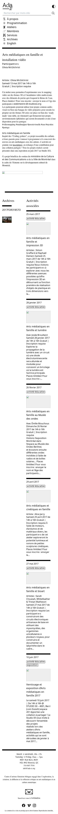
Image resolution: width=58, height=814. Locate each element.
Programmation (17, 23)
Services (12, 35)
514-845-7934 (29, 765)
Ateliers (11, 27)
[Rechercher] (53, 13)
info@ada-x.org (29, 768)
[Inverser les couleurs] (53, 6)
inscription (17, 144)
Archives (12, 39)
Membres (13, 31)
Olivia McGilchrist (11, 67)
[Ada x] (7, 6)
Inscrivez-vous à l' (37, 798)
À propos (12, 19)
